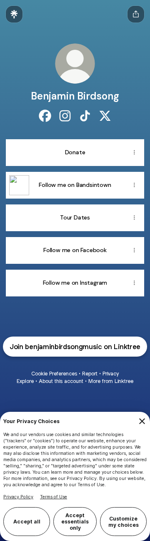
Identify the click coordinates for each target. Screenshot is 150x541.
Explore (25, 381)
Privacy (110, 373)
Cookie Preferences (54, 373)
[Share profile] (136, 14)
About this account (61, 381)
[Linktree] (14, 14)
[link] (45, 116)
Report (90, 373)
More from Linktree (110, 381)
